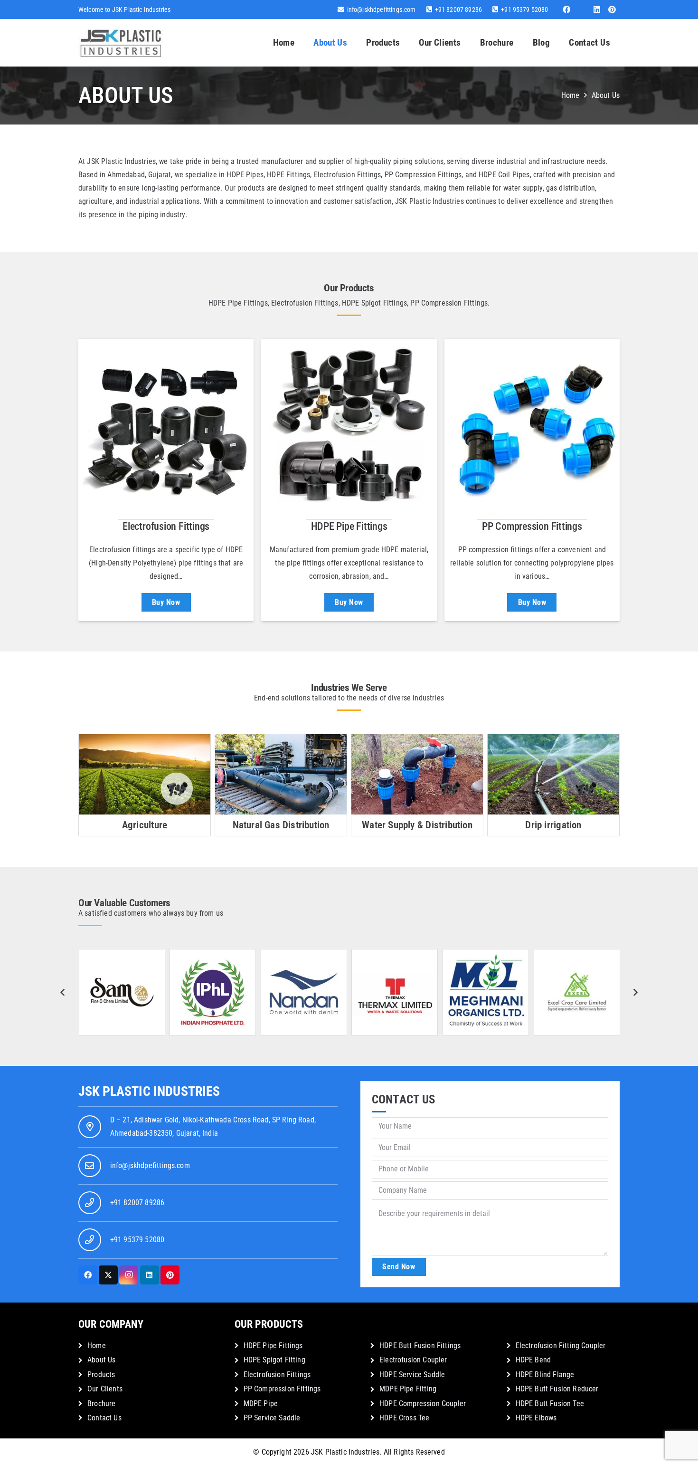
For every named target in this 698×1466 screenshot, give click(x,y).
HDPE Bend (533, 1359)
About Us (101, 1359)
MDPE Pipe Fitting (407, 1388)
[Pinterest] (612, 9)
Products (101, 1374)
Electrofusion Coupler (413, 1359)
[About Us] (166, 426)
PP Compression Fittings (532, 526)
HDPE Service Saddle (412, 1374)
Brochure (101, 1403)
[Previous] (62, 992)
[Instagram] (128, 1274)
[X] (108, 1274)
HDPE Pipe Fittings (349, 526)
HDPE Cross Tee (404, 1417)
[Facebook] (566, 9)
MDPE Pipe (261, 1403)
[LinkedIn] (596, 9)
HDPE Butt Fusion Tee (550, 1403)
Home (96, 1345)
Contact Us (104, 1417)
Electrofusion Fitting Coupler (561, 1345)
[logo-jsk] (120, 42)
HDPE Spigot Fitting (274, 1359)
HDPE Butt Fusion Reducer (557, 1388)
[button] (405, 43)
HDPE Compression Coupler (422, 1403)
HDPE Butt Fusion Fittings (420, 1345)
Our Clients (105, 1388)
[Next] (635, 992)
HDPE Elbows (536, 1417)
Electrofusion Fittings (166, 526)
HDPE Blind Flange (545, 1374)
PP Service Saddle (272, 1417)
